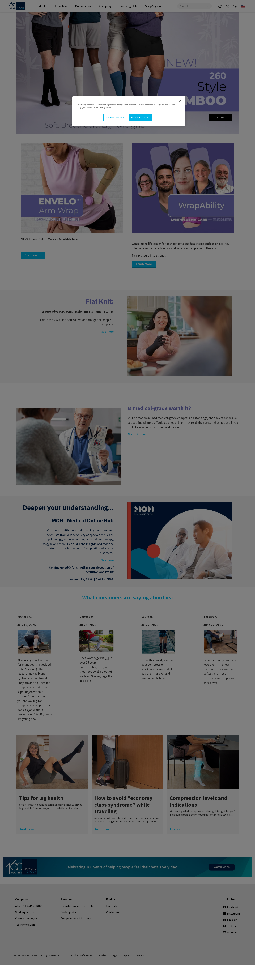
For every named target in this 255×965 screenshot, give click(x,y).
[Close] (180, 100)
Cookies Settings (115, 117)
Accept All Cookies (140, 117)
